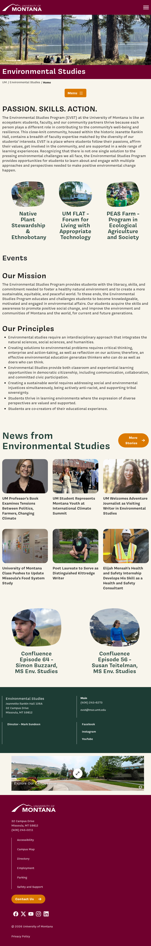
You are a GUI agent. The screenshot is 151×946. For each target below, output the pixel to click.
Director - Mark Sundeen (23, 724)
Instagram (89, 731)
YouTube (87, 739)
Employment (25, 868)
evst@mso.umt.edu (93, 710)
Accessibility (25, 840)
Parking (22, 877)
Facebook (88, 724)
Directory (23, 859)
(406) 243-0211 (22, 830)
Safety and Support (30, 887)
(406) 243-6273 (91, 702)
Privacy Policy (20, 936)
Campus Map (26, 849)
